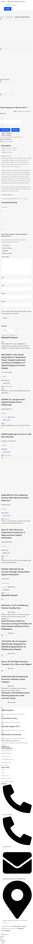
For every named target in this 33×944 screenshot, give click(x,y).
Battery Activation (6, 753)
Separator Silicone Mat (22, 17)
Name (3, 293)
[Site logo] (16, 1)
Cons (2, 285)
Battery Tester (5, 756)
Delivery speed (7, 253)
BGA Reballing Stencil (7, 759)
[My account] (32, 1)
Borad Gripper (5, 765)
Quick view (8, 565)
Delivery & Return (6, 778)
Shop (2, 772)
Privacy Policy (5, 775)
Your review (5, 257)
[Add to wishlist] (13, 565)
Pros (2, 277)
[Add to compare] (3, 565)
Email (3, 301)
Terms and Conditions (7, 781)
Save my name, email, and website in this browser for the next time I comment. (16, 312)
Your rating (6, 245)
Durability (5, 250)
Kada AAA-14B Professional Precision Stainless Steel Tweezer (14, 679)
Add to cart (5, 130)
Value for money (7, 248)
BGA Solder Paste (6, 762)
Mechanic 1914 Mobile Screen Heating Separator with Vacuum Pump (15, 695)
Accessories (9, 17)
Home (2, 17)
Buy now (15, 130)
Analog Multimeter (6, 750)
